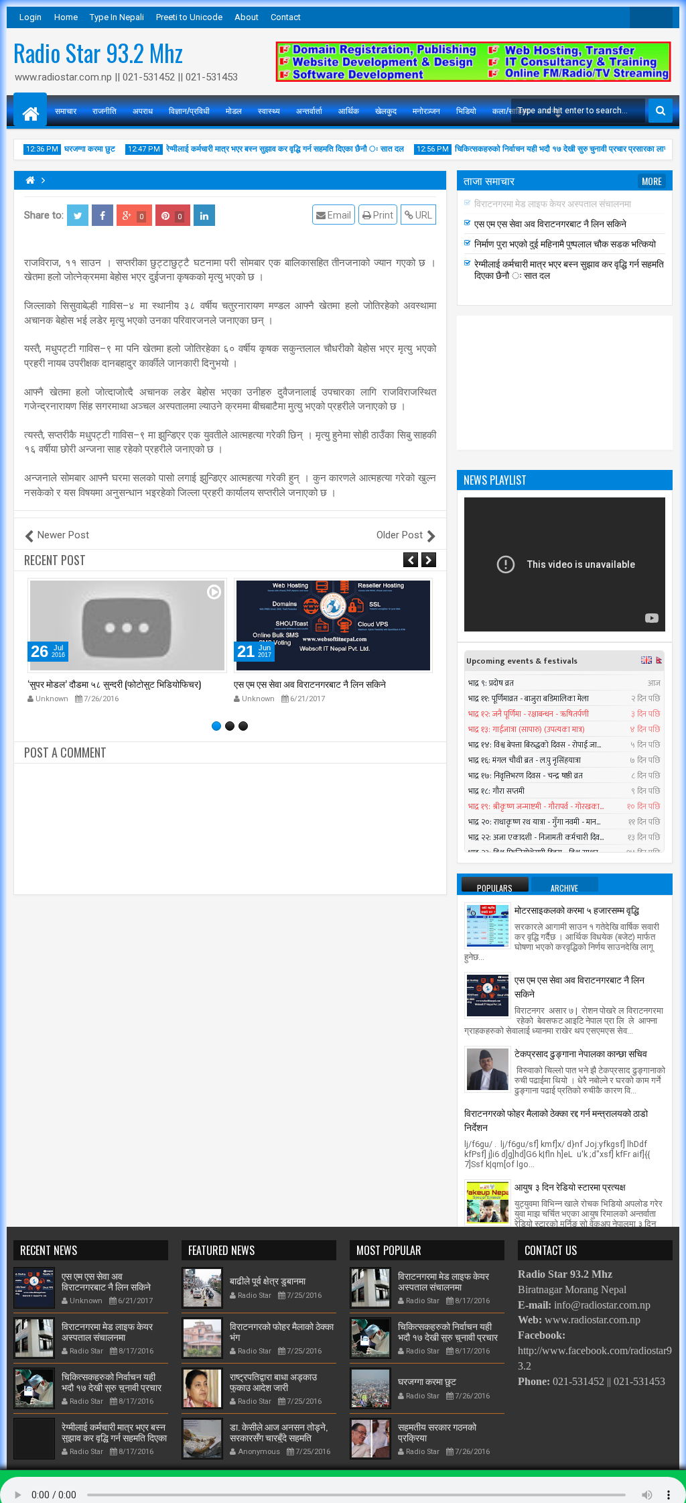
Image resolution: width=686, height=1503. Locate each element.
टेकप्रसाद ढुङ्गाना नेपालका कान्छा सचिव (580, 1053)
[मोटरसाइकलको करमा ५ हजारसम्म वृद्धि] (487, 925)
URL (422, 215)
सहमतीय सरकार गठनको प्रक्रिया (437, 1431)
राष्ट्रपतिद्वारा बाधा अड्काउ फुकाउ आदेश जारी (273, 1381)
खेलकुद (386, 110)
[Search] (660, 111)
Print (382, 215)
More (652, 181)
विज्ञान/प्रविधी (189, 110)
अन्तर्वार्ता (309, 110)
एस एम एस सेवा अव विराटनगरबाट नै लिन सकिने (103, 683)
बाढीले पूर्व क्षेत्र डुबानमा (267, 1280)
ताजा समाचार (489, 180)
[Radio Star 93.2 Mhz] (30, 109)
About (246, 17)
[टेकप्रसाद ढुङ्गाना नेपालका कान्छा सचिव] (487, 1068)
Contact (286, 17)
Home (66, 17)
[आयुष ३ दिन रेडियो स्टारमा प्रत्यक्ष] (487, 1202)
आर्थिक (348, 110)
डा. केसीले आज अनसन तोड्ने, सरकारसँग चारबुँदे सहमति (279, 1431)
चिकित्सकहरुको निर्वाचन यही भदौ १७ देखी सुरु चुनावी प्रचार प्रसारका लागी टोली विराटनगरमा (114, 1386)
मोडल (234, 110)
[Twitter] (640, 17)
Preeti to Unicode (189, 17)
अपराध (143, 110)
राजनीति (104, 110)
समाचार (65, 110)
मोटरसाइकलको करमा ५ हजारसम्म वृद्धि (576, 909)
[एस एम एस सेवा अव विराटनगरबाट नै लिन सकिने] (487, 994)
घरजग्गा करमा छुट (75, 149)
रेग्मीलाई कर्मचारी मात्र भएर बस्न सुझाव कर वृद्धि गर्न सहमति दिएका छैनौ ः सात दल (271, 149)
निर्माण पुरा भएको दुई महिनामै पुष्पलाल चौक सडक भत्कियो (565, 243)
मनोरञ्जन (426, 110)
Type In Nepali (117, 17)
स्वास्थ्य (269, 110)
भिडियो (466, 110)
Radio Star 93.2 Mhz (98, 52)
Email (338, 215)
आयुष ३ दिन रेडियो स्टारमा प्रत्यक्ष (570, 1186)
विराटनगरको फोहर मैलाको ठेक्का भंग (282, 1330)
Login (30, 17)
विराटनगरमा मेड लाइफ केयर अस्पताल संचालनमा (312, 683)
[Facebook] (662, 17)
